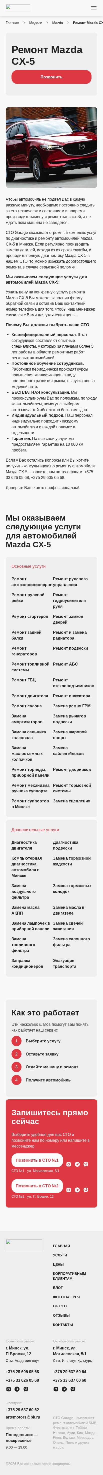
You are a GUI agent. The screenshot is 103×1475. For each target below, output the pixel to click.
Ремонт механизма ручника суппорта (31, 788)
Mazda (57, 23)
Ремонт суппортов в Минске (30, 804)
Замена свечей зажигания (68, 926)
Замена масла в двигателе (68, 910)
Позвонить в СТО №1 (37, 1160)
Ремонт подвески (70, 648)
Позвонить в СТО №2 (37, 1186)
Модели (35, 23)
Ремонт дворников (72, 769)
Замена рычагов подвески (69, 719)
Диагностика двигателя (24, 845)
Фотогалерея (66, 1297)
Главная (12, 23)
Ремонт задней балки (27, 635)
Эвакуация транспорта (64, 963)
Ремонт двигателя (30, 696)
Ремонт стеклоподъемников (72, 683)
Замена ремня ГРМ (71, 706)
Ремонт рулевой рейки (28, 597)
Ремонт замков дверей (68, 619)
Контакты (63, 1325)
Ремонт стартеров (30, 616)
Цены (58, 1265)
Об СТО (60, 1306)
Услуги (60, 1255)
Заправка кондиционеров (27, 963)
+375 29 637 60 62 (22, 1409)
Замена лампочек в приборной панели (31, 926)
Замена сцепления (71, 801)
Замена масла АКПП (26, 910)
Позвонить (51, 77)
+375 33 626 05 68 (22, 1380)
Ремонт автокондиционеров (31, 582)
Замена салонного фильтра (71, 942)
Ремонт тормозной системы (72, 788)
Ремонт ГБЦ (24, 680)
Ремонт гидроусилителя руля (69, 600)
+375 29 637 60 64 (69, 1371)
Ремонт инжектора (71, 696)
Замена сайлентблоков (68, 750)
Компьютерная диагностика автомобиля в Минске (27, 867)
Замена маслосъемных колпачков (27, 753)
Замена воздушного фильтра (24, 891)
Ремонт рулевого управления (70, 582)
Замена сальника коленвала (29, 735)
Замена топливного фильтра (23, 945)
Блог (58, 1288)
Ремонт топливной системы (31, 667)
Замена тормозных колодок (72, 888)
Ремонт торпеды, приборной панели (31, 772)
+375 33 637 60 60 (69, 1380)
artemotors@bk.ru (23, 1417)
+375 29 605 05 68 (22, 1371)
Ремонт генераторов (24, 651)
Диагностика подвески (65, 845)
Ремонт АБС (65, 664)
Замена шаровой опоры (70, 735)
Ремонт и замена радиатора (70, 635)
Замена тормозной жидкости (72, 861)
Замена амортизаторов (27, 719)
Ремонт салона (27, 706)
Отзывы (61, 1315)
